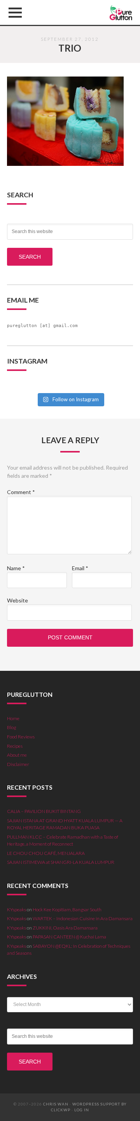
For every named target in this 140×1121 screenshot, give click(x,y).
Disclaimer (18, 764)
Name (16, 568)
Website (17, 600)
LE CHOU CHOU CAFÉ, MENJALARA (46, 853)
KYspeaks (16, 909)
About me (17, 755)
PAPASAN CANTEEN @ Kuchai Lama (69, 937)
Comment (21, 492)
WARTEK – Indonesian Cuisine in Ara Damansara (83, 918)
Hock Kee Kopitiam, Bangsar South (67, 909)
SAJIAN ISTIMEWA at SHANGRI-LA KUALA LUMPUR (60, 862)
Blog (11, 727)
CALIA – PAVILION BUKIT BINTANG (44, 811)
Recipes (15, 746)
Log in (81, 1110)
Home (13, 718)
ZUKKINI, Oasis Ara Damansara (65, 928)
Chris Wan (55, 1104)
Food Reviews (21, 737)
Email (80, 568)
